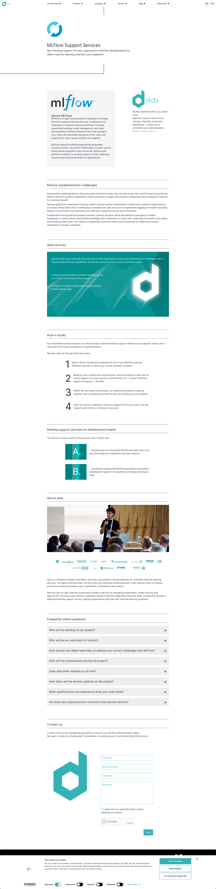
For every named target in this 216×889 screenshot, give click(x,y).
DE (212, 3)
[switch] (80, 884)
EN (206, 3)
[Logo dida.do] (6, 3)
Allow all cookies (175, 861)
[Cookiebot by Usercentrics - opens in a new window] (30, 884)
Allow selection (175, 869)
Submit (148, 832)
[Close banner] (197, 859)
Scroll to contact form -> (144, 131)
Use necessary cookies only (175, 876)
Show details (132, 885)
